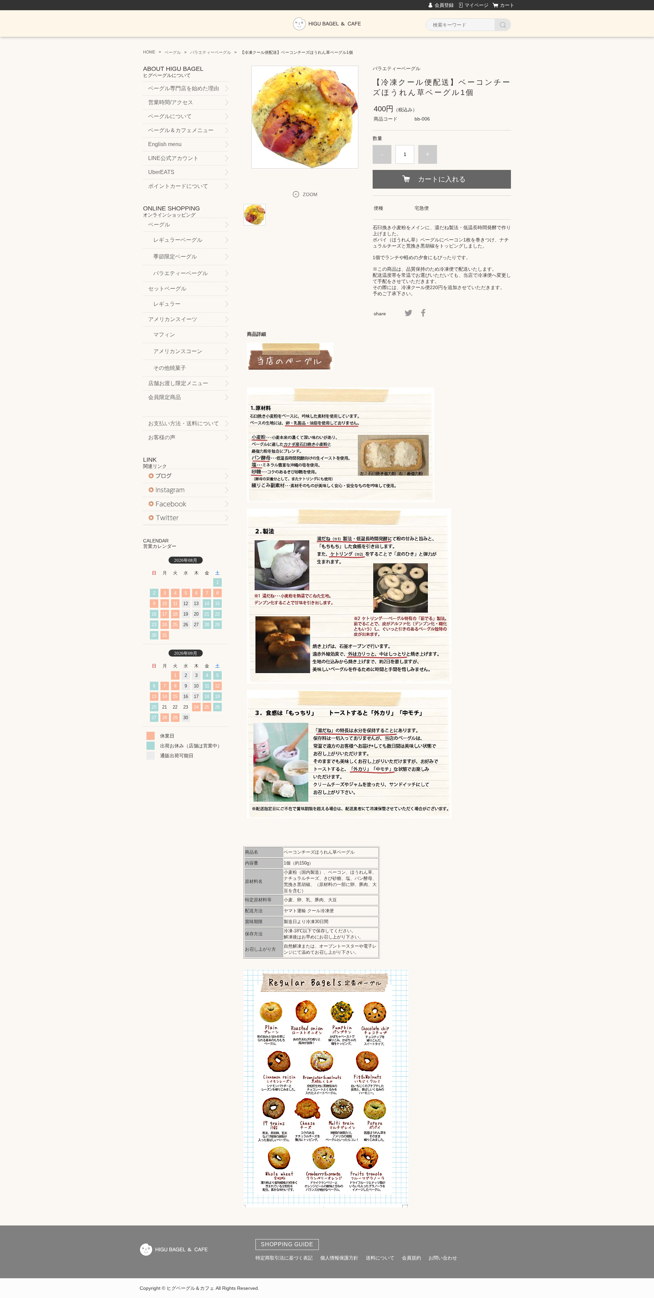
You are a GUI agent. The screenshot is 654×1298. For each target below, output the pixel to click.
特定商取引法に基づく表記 (284, 1258)
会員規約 (411, 1258)
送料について (380, 1258)
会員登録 (444, 5)
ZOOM (310, 194)
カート (507, 5)
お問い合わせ (443, 1258)
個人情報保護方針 (339, 1258)
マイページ (476, 5)
